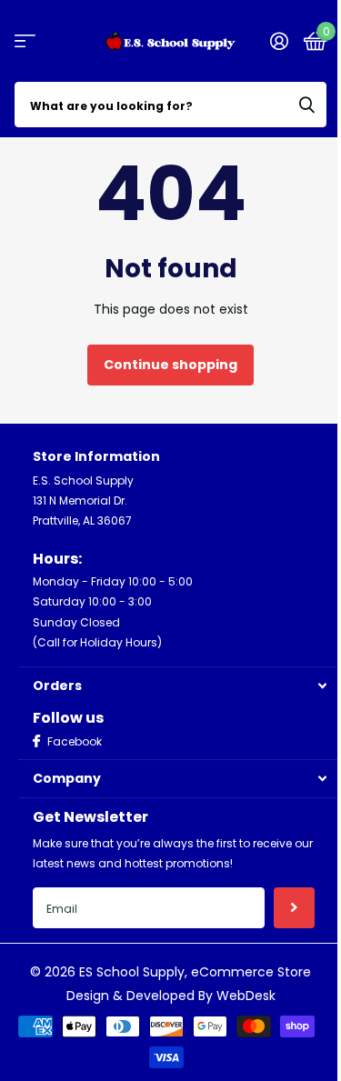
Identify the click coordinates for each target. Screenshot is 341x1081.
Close (179, 686)
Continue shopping (170, 364)
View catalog (25, 41)
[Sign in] (278, 41)
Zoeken (306, 104)
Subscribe (294, 907)
